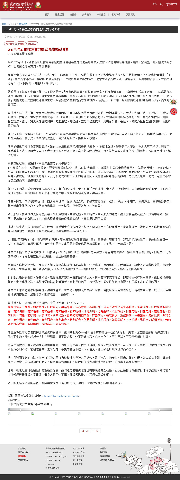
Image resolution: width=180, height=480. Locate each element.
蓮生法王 (32, 44)
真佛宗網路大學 (52, 468)
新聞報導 (23, 24)
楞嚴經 (21, 44)
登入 (155, 4)
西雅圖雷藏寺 (79, 456)
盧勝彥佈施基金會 (108, 460)
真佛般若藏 (105, 456)
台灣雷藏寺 (78, 464)
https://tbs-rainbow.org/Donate (61, 395)
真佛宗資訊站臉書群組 (55, 448)
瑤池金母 (10, 44)
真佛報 (103, 448)
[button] (59, 14)
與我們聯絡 (23, 460)
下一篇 (95, 431)
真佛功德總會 (79, 448)
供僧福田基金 (24, 452)
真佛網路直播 (79, 452)
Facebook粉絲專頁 (53, 452)
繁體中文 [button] (173, 4)
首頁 (4, 24)
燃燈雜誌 (104, 452)
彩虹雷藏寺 (78, 460)
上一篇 (84, 431)
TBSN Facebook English (56, 456)
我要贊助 (22, 448)
